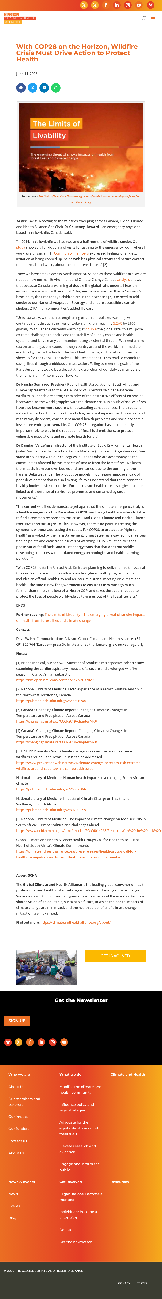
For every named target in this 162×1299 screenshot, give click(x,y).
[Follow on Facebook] (106, 5)
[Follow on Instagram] (128, 5)
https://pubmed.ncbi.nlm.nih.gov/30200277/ (51, 810)
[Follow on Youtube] (139, 5)
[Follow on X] (84, 5)
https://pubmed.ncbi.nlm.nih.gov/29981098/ (51, 700)
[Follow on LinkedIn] (117, 5)
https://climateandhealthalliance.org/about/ (75, 922)
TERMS (142, 1283)
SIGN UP (17, 1021)
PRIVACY (124, 1283)
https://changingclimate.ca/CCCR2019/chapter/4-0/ (56, 721)
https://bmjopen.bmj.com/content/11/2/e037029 (55, 680)
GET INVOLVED (115, 956)
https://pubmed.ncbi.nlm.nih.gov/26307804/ (51, 789)
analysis (123, 279)
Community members (71, 253)
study (20, 247)
